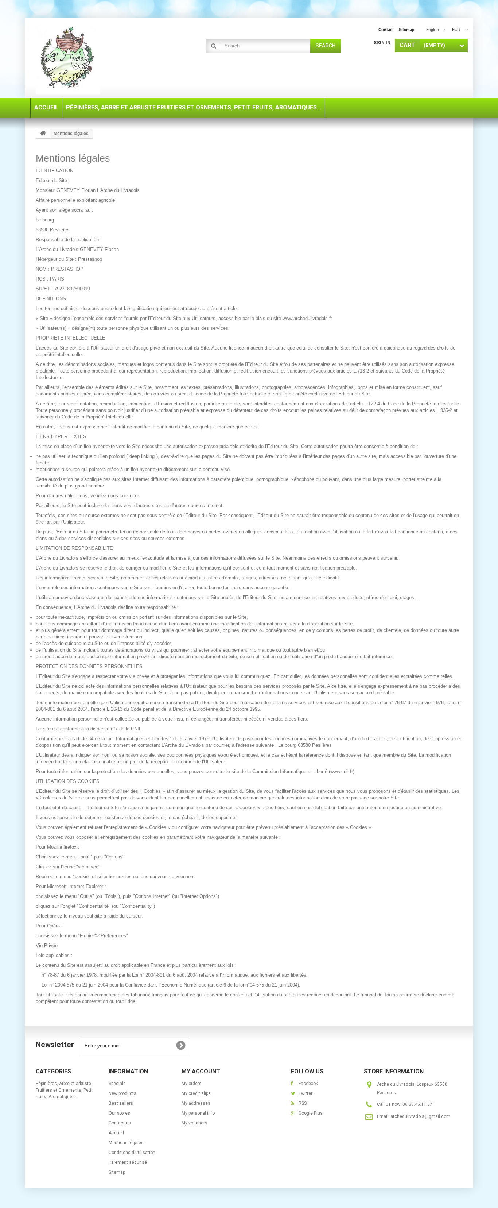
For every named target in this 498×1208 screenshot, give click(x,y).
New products (122, 1093)
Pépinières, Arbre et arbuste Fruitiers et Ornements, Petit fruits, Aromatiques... (64, 1090)
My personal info (198, 1113)
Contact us (120, 1123)
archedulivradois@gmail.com (420, 1116)
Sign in (382, 42)
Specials (117, 1083)
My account (201, 1071)
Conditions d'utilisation (132, 1152)
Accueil (116, 1132)
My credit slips (196, 1093)
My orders (192, 1083)
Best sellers (121, 1103)
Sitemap (117, 1172)
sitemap (407, 29)
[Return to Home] (43, 133)
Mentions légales (126, 1142)
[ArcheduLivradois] (103, 58)
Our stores (119, 1113)
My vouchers (194, 1123)
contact (386, 29)
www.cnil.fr (341, 771)
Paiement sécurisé (128, 1162)
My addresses (196, 1103)
